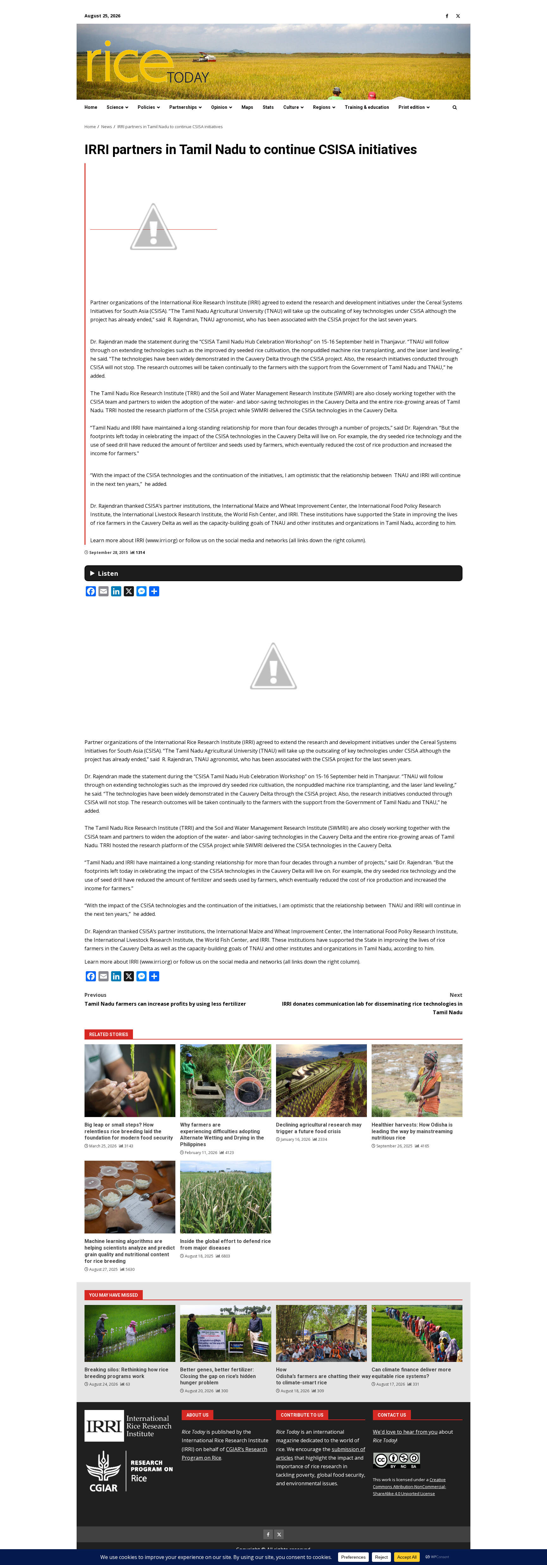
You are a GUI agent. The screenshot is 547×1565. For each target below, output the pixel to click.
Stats (268, 107)
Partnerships (183, 107)
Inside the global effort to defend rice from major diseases (225, 1197)
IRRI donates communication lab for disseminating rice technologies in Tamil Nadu (372, 1003)
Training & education (367, 107)
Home (91, 107)
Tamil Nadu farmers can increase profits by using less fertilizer (165, 999)
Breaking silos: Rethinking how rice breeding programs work (130, 1333)
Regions (321, 107)
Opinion (219, 107)
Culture (291, 107)
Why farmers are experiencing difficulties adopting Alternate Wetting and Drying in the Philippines (225, 1080)
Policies (146, 107)
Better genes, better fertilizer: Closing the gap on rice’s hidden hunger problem (225, 1333)
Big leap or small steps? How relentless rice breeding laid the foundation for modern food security (130, 1080)
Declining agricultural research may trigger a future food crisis (321, 1080)
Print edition (412, 107)
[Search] (455, 108)
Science (115, 107)
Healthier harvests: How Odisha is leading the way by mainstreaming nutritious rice (417, 1080)
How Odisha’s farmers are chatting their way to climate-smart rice (321, 1333)
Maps (247, 107)
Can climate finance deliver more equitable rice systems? (417, 1333)
